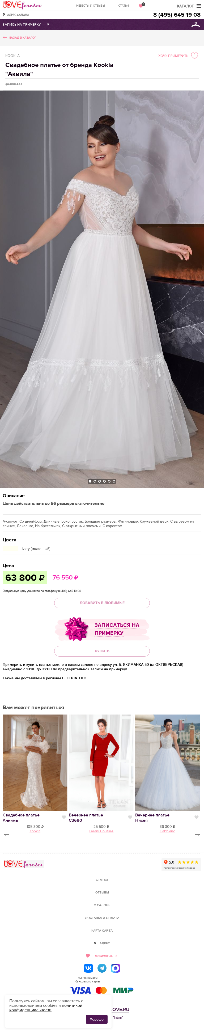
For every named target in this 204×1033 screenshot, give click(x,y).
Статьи (123, 5)
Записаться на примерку (117, 629)
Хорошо (97, 1019)
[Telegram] (102, 968)
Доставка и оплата (102, 918)
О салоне (102, 905)
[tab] (90, 481)
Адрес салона (18, 14)
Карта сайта (102, 931)
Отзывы (102, 893)
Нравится (64, 817)
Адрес (105, 943)
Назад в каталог (22, 37)
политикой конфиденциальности (45, 1008)
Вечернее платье (86, 817)
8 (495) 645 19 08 (177, 15)
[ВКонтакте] (88, 968)
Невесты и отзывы (90, 5)
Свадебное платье (21, 817)
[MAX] (115, 968)
